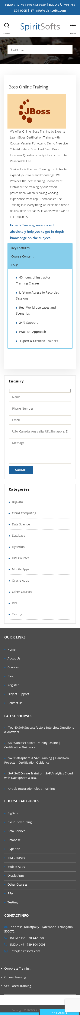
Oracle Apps (20, 580)
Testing (17, 614)
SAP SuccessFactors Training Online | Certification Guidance (32, 745)
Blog (10, 676)
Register (13, 685)
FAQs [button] (15, 265)
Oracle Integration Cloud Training (31, 789)
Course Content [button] (22, 256)
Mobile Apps (20, 569)
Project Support (18, 694)
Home (11, 649)
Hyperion (18, 547)
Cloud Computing (24, 513)
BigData (17, 502)
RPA (14, 603)
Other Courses (22, 592)
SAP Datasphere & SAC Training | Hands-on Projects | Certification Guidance (36, 760)
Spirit (40, 26)
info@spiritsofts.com (50, 10)
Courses (13, 667)
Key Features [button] (20, 248)
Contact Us (14, 703)
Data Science (21, 524)
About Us (13, 658)
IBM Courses (20, 558)
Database (18, 535)
